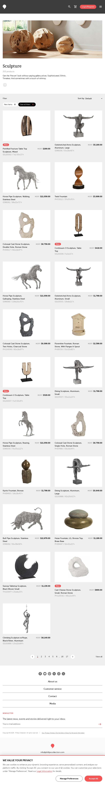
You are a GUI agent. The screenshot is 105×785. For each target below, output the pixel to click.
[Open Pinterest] (49, 673)
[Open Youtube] (44, 673)
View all (99, 657)
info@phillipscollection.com (52, 752)
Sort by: (81, 98)
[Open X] (63, 673)
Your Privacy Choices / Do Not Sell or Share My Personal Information (63, 733)
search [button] (69, 6)
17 (67, 657)
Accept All (93, 779)
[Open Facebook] (40, 673)
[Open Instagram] (58, 673)
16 (62, 657)
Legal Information (44, 771)
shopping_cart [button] (75, 6)
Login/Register (88, 7)
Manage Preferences (69, 779)
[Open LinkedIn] (54, 673)
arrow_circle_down (5, 85)
